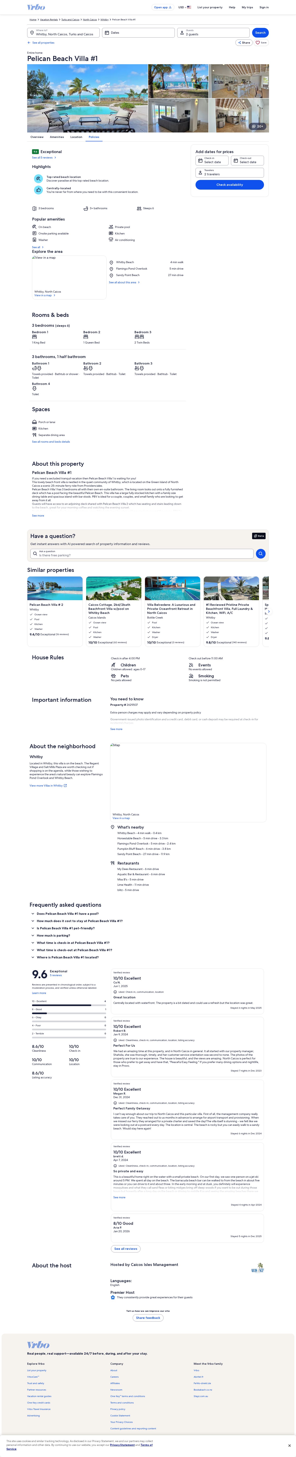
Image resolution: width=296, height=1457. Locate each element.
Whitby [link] (104, 19)
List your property (210, 7)
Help (232, 7)
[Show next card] (269, 611)
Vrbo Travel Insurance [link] (39, 1409)
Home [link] (33, 19)
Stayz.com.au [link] (201, 1396)
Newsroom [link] (116, 1389)
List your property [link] (36, 1370)
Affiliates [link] (115, 1383)
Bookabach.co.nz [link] (203, 1389)
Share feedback (148, 1318)
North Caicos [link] (90, 19)
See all (36, 247)
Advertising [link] (33, 1415)
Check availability (229, 185)
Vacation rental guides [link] (39, 1396)
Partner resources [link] (36, 1389)
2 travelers (212, 174)
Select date (212, 162)
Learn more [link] (39, 994)
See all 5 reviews (42, 157)
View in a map (43, 295)
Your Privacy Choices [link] (121, 1422)
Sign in (264, 7)
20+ (260, 126)
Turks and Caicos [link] (70, 19)
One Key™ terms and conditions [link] (127, 1396)
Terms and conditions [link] (122, 1402)
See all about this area (122, 282)
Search (260, 33)
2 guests (192, 34)
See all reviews (125, 1249)
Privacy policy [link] (117, 1409)
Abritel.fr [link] (198, 1376)
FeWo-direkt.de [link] (202, 1383)
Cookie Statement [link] (120, 1415)
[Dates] (138, 33)
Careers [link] (114, 1376)
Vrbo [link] (196, 1370)
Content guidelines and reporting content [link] (133, 1428)
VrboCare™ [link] (33, 1376)
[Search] (261, 554)
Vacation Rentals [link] (49, 19)
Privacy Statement (122, 1444)
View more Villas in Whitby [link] (46, 785)
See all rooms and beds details (51, 441)
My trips (247, 7)
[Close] (289, 1445)
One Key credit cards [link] (38, 1402)
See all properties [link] (43, 42)
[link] (261, 42)
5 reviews (56, 975)
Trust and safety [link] (35, 1383)
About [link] (113, 1370)
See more (38, 515)
